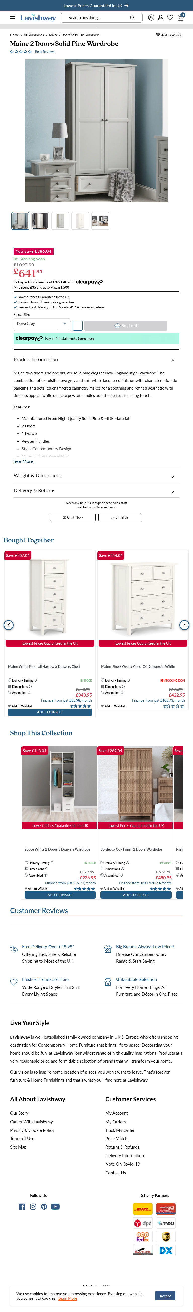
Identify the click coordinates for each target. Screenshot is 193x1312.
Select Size (22, 314)
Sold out (129, 325)
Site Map (18, 1147)
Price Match (116, 1138)
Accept (165, 1296)
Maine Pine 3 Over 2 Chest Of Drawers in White (138, 666)
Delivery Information (124, 1155)
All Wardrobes (34, 35)
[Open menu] (13, 17)
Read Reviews (45, 52)
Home (14, 35)
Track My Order (120, 1130)
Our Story (19, 1113)
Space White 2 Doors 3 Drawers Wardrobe (57, 849)
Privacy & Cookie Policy (32, 1130)
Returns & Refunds (122, 1147)
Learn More (67, 1298)
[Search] (132, 17)
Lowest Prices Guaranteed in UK (93, 5)
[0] (179, 17)
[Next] (183, 824)
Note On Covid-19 (122, 1164)
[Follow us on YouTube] (55, 1206)
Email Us (121, 517)
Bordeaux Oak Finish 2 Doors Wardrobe (131, 849)
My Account (116, 1113)
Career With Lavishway (31, 1121)
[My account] (161, 17)
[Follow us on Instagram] (33, 1207)
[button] (21, 51)
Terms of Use (22, 1138)
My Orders (115, 1121)
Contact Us (115, 1172)
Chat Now (74, 517)
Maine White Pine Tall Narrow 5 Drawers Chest (44, 666)
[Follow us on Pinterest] (44, 1207)
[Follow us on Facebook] (22, 1207)
